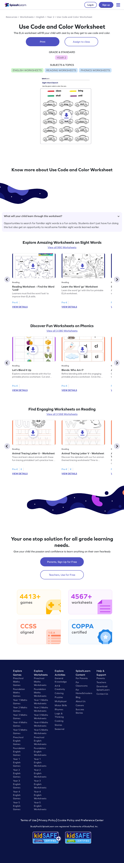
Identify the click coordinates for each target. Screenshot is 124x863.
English (40, 16)
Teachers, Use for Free (62, 574)
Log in (91, 5)
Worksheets (27, 16)
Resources (11, 16)
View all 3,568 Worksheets (62, 414)
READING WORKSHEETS (61, 70)
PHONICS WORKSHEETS (95, 70)
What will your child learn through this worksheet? (33, 216)
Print (42, 41)
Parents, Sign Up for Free (62, 561)
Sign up (106, 5)
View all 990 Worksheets (62, 247)
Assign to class (81, 41)
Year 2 (50, 16)
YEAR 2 (61, 57)
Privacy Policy (47, 820)
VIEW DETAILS (20, 307)
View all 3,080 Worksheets (62, 330)
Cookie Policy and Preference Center (80, 820)
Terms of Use (29, 820)
